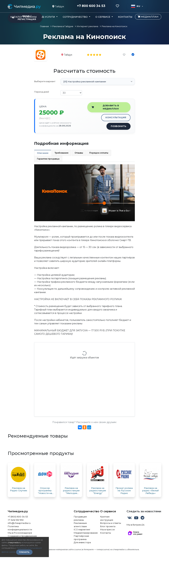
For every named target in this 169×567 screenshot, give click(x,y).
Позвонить (118, 126)
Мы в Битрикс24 (135, 524)
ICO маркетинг (82, 529)
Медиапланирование (84, 532)
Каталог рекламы (23, 16)
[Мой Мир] (89, 427)
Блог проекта (107, 526)
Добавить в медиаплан (111, 107)
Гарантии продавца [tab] (48, 159)
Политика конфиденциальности (20, 528)
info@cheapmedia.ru (19, 523)
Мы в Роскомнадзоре (20, 532)
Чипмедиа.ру (18, 511)
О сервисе (108, 511)
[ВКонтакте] (80, 427)
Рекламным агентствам (80, 525)
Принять (24, 552)
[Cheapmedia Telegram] (142, 518)
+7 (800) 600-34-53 (18, 516)
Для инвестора (82, 542)
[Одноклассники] (84, 427)
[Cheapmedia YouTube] (136, 518)
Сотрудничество (84, 511)
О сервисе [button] (103, 16)
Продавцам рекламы (80, 518)
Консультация (115, 117)
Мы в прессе (107, 529)
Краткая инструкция (106, 518)
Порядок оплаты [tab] (98, 153)
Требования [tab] (61, 153)
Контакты (125, 16)
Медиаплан (149, 16)
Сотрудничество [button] (75, 16)
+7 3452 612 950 (16, 520)
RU (138, 6)
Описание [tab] (42, 153)
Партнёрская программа (81, 538)
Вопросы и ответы (110, 523)
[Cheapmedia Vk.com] (130, 518)
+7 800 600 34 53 (91, 6)
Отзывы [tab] (79, 153)
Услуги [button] (50, 16)
